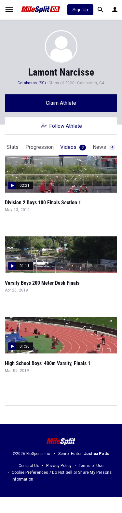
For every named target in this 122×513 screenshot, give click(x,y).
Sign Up (80, 9)
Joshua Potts (96, 453)
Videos (72, 147)
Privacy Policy (59, 465)
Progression (39, 147)
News (103, 147)
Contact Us (29, 465)
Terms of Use (91, 465)
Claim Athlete (61, 103)
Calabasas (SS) (32, 83)
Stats (13, 147)
